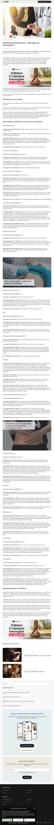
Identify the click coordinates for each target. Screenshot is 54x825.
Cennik (4, 792)
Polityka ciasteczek (12, 822)
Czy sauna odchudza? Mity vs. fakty (34, 671)
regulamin (26, 772)
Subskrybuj (27, 777)
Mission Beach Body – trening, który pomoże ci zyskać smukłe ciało (18, 701)
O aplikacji (30, 790)
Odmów (18, 820)
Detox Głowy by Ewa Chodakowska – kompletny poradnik (16, 692)
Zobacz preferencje (29, 820)
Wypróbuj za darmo (27, 745)
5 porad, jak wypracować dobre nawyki (12, 697)
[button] (34, 808)
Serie (29, 801)
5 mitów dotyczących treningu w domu (12, 705)
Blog (29, 792)
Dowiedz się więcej (27, 750)
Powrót (5, 5)
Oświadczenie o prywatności (23, 822)
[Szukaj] (49, 684)
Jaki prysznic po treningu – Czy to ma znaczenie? (37, 655)
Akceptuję (7, 820)
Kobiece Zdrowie (27, 670)
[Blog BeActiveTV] (7, 2)
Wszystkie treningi (7, 799)
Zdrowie (4, 39)
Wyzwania (30, 799)
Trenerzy (4, 804)
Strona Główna (6, 790)
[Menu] (3, 1)
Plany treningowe (6, 801)
